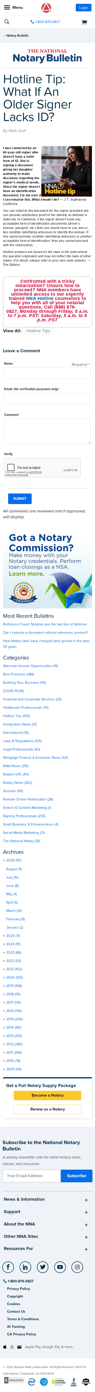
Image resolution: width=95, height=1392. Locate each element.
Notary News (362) (17, 783)
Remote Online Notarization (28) (28, 799)
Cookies (13, 1304)
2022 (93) (13, 961)
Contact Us (16, 1311)
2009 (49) (13, 1069)
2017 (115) (13, 1002)
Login (83, 8)
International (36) (16, 732)
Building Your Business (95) (24, 682)
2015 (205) (14, 1019)
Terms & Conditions (23, 1319)
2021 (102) (14, 969)
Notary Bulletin (18, 36)
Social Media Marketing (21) (24, 833)
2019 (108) (14, 986)
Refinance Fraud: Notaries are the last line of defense (45, 624)
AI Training (16, 1327)
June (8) (12, 886)
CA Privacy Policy (21, 1334)
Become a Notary (48, 1095)
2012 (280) (14, 1044)
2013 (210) (14, 1036)
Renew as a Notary (47, 1109)
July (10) (12, 877)
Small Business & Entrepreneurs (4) (30, 824)
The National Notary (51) (21, 841)
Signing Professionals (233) (24, 816)
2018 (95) (13, 994)
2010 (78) (13, 1061)
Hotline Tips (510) (16, 716)
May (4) (11, 894)
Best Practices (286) (18, 674)
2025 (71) (13, 936)
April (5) (12, 902)
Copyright (15, 1296)
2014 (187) (13, 1027)
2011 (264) (14, 1052)
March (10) (14, 911)
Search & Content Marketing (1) (27, 808)
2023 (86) (13, 952)
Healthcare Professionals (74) (25, 707)
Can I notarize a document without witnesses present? (45, 632)
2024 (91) (13, 944)
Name (9, 364)
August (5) (14, 869)
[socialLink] (9, 1269)
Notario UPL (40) (16, 774)
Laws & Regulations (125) (22, 741)
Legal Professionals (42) (21, 749)
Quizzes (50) (13, 791)
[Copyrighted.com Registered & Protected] (14, 1380)
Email (31, 389)
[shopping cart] (78, 22)
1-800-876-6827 (47, 22)
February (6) (15, 919)
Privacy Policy (18, 1289)
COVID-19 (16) (13, 691)
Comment (12, 415)
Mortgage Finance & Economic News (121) (35, 758)
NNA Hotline (39, 298)
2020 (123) (14, 977)
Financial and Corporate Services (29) (32, 699)
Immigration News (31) (20, 724)
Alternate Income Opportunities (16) (30, 666)
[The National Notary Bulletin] (47, 56)
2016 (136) (14, 1011)
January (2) (14, 927)
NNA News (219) (15, 766)
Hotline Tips (38, 331)
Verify (8, 454)
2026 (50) (13, 860)
